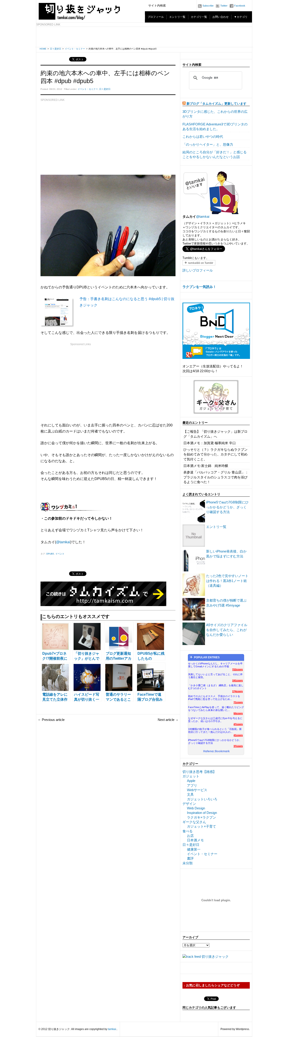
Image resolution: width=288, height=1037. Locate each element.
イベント (59, 553)
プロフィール (156, 16)
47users (238, 724)
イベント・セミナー (75, 49)
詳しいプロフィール (197, 270)
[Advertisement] (144, 37)
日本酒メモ (195, 840)
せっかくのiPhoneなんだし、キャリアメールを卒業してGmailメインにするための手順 (215, 665)
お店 (190, 836)
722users (237, 669)
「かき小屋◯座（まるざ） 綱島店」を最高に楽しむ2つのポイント (215, 687)
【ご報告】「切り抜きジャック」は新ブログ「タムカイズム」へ (215, 434)
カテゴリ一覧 (199, 16)
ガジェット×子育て (201, 826)
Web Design (196, 808)
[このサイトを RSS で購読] (184, 103)
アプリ (192, 785)
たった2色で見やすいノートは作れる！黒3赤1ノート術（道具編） (227, 580)
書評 (190, 858)
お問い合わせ (220, 16)
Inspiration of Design (202, 813)
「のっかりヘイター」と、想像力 (207, 144)
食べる (187, 831)
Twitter (223, 5)
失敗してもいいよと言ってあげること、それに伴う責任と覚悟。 (215, 676)
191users (237, 680)
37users (238, 746)
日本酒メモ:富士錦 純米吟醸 (205, 466)
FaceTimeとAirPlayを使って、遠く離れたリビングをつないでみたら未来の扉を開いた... (216, 708)
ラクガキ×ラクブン (201, 817)
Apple (191, 781)
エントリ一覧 (177, 16)
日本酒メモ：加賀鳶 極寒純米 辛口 (209, 443)
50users (238, 713)
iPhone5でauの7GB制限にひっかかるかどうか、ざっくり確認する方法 (227, 507)
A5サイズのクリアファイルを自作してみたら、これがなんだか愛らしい (226, 629)
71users (238, 702)
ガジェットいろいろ (202, 799)
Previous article (53, 720)
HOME (43, 49)
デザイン (189, 804)
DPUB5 (50, 553)
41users (238, 735)
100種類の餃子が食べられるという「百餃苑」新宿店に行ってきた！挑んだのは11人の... (215, 730)
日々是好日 (55, 49)
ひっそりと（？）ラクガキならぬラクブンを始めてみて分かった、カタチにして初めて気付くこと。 (215, 454)
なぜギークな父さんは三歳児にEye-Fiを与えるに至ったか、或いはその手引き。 (215, 719)
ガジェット (190, 776)
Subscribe (208, 5)
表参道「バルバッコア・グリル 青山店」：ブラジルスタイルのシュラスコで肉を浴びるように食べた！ (215, 477)
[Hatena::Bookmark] (216, 751)
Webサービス (197, 790)
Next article (166, 720)
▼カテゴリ (241, 16)
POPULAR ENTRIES (207, 657)
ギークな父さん (194, 822)
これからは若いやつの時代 (202, 136)
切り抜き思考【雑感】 (199, 772)
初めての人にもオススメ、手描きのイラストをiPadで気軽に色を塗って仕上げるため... (214, 697)
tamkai (112, 1029)
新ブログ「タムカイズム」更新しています (216, 103)
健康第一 (193, 849)
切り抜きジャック (215, 956)
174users (237, 691)
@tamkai (63, 542)
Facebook (239, 5)
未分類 (187, 863)
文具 (190, 794)
